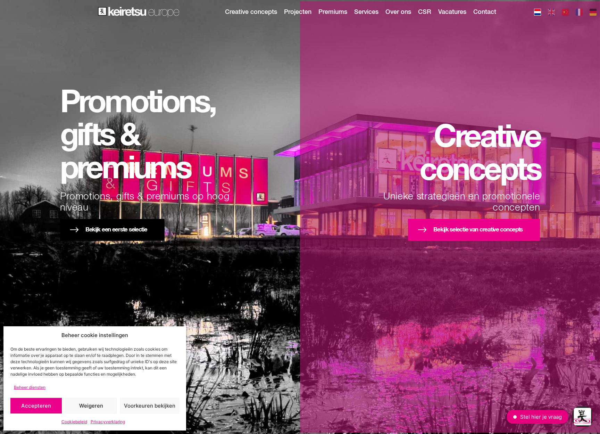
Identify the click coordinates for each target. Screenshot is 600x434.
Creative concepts (251, 12)
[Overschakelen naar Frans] (579, 13)
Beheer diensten (29, 387)
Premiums (332, 12)
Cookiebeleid (74, 421)
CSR (424, 12)
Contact (484, 12)
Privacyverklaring (108, 421)
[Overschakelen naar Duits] (593, 13)
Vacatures (452, 12)
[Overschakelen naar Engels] (551, 13)
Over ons (398, 12)
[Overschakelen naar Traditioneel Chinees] (565, 13)
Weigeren (91, 405)
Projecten (297, 12)
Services (366, 12)
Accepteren (36, 405)
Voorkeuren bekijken (149, 405)
